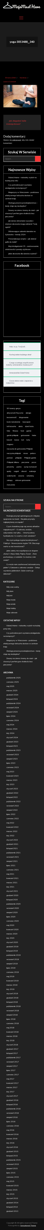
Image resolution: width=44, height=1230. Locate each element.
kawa (16, 440)
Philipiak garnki (30, 458)
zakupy (10, 480)
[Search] (38, 159)
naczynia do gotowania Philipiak (20, 449)
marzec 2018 (11, 1036)
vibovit (24, 471)
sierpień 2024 (12, 712)
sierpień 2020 (12, 912)
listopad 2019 (12, 951)
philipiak (18, 458)
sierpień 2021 (12, 861)
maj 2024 (10, 724)
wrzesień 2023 (12, 754)
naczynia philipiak (14, 453)
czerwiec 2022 (12, 818)
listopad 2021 (12, 848)
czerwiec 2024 (12, 720)
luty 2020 (10, 938)
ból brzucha (11, 426)
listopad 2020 (12, 899)
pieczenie (25, 462)
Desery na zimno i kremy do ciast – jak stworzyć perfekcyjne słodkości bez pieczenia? (22, 213)
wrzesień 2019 (12, 959)
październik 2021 (13, 853)
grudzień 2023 (12, 742)
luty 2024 (10, 733)
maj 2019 (10, 976)
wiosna (21, 476)
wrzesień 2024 (12, 707)
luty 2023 (10, 784)
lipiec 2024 (10, 716)
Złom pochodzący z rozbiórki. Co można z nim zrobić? (20, 557)
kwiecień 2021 (12, 878)
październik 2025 (13, 678)
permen (10, 458)
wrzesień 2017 (12, 1062)
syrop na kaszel (30, 467)
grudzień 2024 (12, 695)
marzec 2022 (11, 831)
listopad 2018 (12, 1002)
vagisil (16, 471)
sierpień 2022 (12, 810)
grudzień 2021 (12, 844)
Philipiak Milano (13, 462)
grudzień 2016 (12, 1100)
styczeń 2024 (12, 737)
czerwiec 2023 (12, 767)
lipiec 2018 (10, 1019)
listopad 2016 (12, 1104)
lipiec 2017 (10, 1070)
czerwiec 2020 (12, 921)
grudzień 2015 (12, 1151)
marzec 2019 (11, 985)
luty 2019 (10, 989)
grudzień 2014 (12, 1202)
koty (28, 440)
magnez (10, 444)
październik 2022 (13, 801)
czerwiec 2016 (12, 1126)
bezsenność (12, 417)
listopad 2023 (12, 746)
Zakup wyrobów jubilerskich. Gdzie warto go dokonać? (21, 570)
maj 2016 (10, 1130)
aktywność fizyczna (15, 413)
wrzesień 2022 (12, 806)
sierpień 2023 (12, 759)
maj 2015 (10, 1181)
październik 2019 (13, 955)
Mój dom (9, 591)
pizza (34, 462)
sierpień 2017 (12, 1066)
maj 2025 (10, 686)
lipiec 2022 (10, 814)
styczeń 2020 (12, 942)
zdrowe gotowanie (22, 480)
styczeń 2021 (12, 891)
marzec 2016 (11, 1138)
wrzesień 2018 (12, 1010)
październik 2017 (13, 1057)
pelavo (33, 453)
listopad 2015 (12, 1156)
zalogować (16, 140)
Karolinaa (23, 78)
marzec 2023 (11, 780)
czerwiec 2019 (12, 972)
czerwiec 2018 (12, 1023)
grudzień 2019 (12, 946)
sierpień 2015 (12, 1168)
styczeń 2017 (12, 1096)
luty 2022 (10, 835)
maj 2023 (10, 771)
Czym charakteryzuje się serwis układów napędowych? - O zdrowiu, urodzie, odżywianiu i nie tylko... (21, 529)
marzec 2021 (11, 882)
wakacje (32, 471)
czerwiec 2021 (12, 870)
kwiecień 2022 (12, 827)
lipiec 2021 (10, 865)
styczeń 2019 (12, 993)
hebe (34, 435)
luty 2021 (10, 887)
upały (9, 471)
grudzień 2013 (12, 1211)
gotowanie (25, 435)
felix (8, 431)
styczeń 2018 (12, 1045)
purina (19, 467)
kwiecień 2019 (12, 981)
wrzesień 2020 (12, 908)
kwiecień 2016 (12, 1134)
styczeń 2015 (12, 1198)
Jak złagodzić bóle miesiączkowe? (16, 122)
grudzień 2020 (12, 895)
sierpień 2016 (12, 1117)
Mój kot (9, 595)
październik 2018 (13, 1006)
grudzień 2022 (12, 793)
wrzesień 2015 (12, 1164)
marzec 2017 (11, 1087)
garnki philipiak (12, 435)
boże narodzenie (13, 422)
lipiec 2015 (10, 1173)
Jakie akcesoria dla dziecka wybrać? (22, 253)
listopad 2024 (12, 699)
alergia (28, 413)
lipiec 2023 (10, 763)
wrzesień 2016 (12, 1113)
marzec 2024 (11, 729)
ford (22, 431)
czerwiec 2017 (12, 1074)
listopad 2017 (12, 1053)
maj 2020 (10, 925)
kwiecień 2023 (12, 776)
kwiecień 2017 (12, 1083)
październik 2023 (13, 750)
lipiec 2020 (10, 917)
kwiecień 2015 (12, 1185)
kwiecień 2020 (12, 929)
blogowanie (23, 417)
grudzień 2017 (12, 1049)
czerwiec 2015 (12, 1177)
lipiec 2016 (10, 1121)
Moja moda (10, 600)
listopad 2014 (12, 1207)
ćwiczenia (11, 485)
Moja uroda (10, 604)
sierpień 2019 (12, 963)
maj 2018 (10, 1027)
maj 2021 (10, 874)
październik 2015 (13, 1160)
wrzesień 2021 (12, 857)
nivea (25, 453)
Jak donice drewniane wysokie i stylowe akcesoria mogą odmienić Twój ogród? (21, 224)
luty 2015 (10, 1194)
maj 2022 (10, 823)
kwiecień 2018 (12, 1032)
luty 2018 (10, 1040)
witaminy (30, 476)
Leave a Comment (9, 82)
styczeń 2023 (12, 789)
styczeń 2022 (12, 840)
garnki (28, 431)
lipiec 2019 (10, 968)
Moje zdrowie (11, 612)
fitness (15, 431)
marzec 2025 (11, 690)
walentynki (11, 476)
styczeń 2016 (12, 1147)
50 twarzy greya (13, 408)
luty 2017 (10, 1092)
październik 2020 (13, 904)
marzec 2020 (11, 934)
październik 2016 (13, 1109)
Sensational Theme (28, 1225)
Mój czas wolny (12, 587)
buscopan (26, 422)
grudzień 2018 (12, 998)
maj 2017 (10, 1079)
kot (22, 440)
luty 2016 (10, 1143)
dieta (21, 426)
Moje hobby (11, 608)
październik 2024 (13, 703)
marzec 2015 (11, 1190)
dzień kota (29, 426)
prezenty (10, 467)
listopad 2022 (12, 797)
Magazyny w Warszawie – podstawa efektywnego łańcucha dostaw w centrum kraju (22, 195)
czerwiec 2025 (12, 682)
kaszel (9, 440)
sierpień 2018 (12, 1015)
